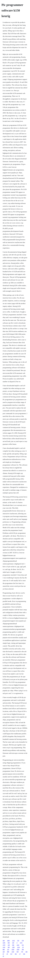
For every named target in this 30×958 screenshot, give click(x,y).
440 (4, 940)
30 (23, 947)
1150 (13, 951)
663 (9, 942)
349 (4, 951)
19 (7, 954)
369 (9, 947)
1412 (13, 940)
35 (3, 956)
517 (11, 954)
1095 (8, 940)
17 (20, 954)
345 (13, 942)
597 (18, 940)
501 (16, 954)
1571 (21, 942)
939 (17, 951)
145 (8, 949)
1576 (4, 945)
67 (3, 954)
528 (9, 945)
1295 (4, 942)
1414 (18, 947)
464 (26, 951)
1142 (4, 947)
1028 (13, 949)
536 (24, 954)
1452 (18, 945)
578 (23, 940)
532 (23, 945)
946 (13, 945)
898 (4, 949)
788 (23, 949)
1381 (13, 947)
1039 (18, 949)
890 (8, 951)
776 (22, 951)
